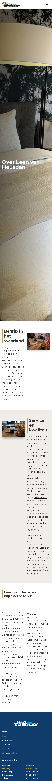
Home (5, 736)
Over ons (6, 745)
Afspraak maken (9, 753)
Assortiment (7, 740)
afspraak (31, 643)
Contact (5, 749)
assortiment (40, 497)
